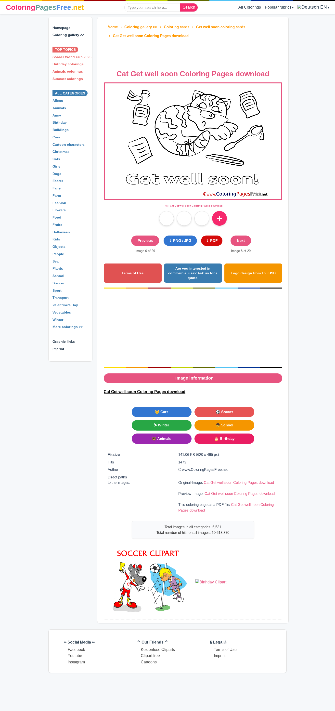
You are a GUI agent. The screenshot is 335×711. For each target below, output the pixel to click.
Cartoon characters (68, 144)
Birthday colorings (68, 64)
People (58, 254)
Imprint (58, 349)
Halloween (61, 232)
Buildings (60, 130)
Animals (59, 108)
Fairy (56, 188)
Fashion (59, 203)
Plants (57, 268)
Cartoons (149, 662)
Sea (55, 261)
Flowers (59, 210)
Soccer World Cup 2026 (71, 57)
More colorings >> (67, 327)
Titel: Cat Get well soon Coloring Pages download (192, 205)
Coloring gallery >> (68, 35)
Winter (57, 320)
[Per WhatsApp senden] (201, 218)
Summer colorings (67, 79)
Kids (56, 239)
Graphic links (63, 341)
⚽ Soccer (224, 412)
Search (189, 7)
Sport (57, 290)
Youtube (75, 656)
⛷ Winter (161, 425)
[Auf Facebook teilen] (166, 218)
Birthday (59, 122)
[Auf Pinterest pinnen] (184, 218)
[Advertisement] (193, 52)
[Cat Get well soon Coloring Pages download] (193, 196)
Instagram (76, 662)
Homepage (61, 28)
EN (323, 7)
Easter (57, 181)
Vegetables (61, 312)
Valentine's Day (65, 305)
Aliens (57, 101)
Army (56, 115)
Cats (56, 159)
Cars (56, 137)
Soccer (58, 283)
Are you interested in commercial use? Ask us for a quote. (193, 272)
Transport (60, 298)
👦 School (224, 425)
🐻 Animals (161, 438)
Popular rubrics (278, 7)
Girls (56, 166)
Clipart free (150, 656)
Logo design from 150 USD (253, 273)
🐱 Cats (161, 412)
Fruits (57, 225)
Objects (58, 247)
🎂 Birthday (224, 438)
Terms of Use (132, 273)
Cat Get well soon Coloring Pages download (239, 482)
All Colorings (249, 7)
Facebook (76, 649)
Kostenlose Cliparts (158, 649)
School (58, 276)
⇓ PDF (212, 240)
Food (56, 217)
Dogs (56, 174)
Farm (56, 196)
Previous (145, 240)
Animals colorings (67, 71)
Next (241, 240)
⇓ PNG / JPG (180, 240)
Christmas (60, 152)
